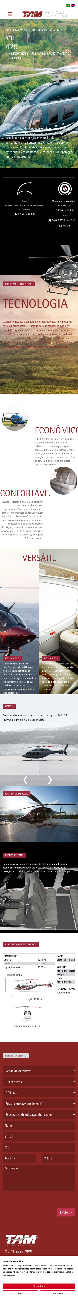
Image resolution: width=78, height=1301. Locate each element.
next (49, 780)
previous (25, 780)
